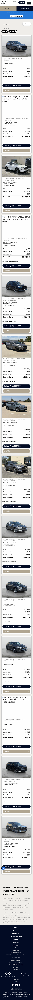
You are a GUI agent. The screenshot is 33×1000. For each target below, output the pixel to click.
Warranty (15, 967)
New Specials (15, 950)
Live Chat (7, 90)
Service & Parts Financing (16, 965)
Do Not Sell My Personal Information (20, 994)
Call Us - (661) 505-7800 (12, 85)
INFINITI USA (16, 933)
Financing (16, 931)
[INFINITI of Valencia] (9, 2)
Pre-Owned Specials (15, 952)
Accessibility (14, 992)
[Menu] (29, 3)
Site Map (5, 994)
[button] (3, 868)
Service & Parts (16, 957)
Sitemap (15, 939)
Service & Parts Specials (15, 962)
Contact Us (6, 992)
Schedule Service (15, 960)
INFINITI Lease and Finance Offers (15, 955)
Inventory (16, 942)
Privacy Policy (23, 992)
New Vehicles (15, 945)
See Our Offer (16, 16)
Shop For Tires (16, 969)
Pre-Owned (16, 948)
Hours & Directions (16, 928)
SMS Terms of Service (16, 936)
